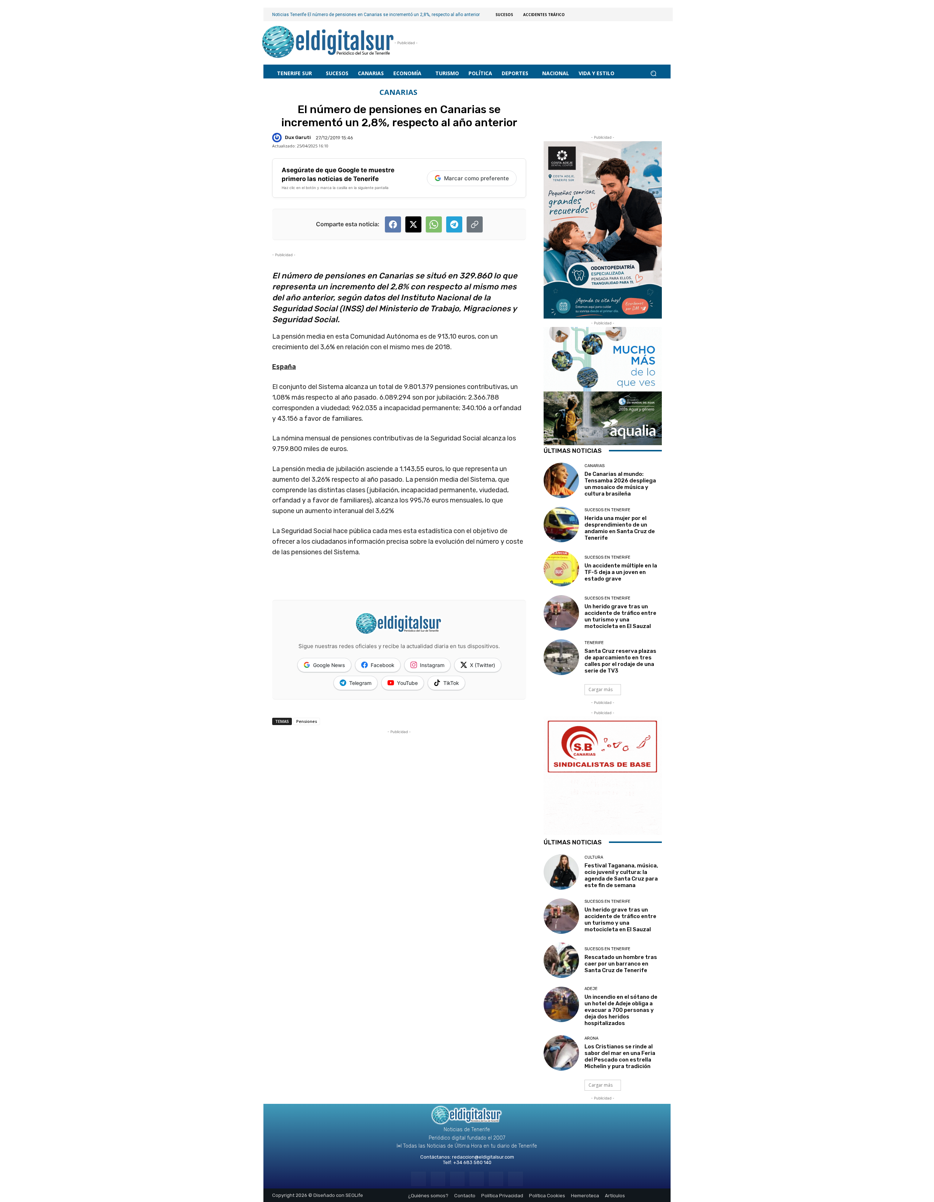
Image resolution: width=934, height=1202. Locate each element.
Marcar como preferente (476, 178)
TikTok (451, 683)
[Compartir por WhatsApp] (434, 224)
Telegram (360, 683)
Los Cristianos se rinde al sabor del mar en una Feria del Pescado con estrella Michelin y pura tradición (619, 1056)
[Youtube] (515, 1179)
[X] (496, 1179)
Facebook (382, 665)
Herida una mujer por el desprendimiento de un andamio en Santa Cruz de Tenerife (619, 528)
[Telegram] (457, 1179)
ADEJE (591, 989)
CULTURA (593, 857)
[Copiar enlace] (475, 224)
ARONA (591, 1038)
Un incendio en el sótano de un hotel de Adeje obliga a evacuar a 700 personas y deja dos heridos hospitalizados (620, 1010)
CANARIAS (398, 92)
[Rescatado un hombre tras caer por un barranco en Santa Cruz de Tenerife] (561, 960)
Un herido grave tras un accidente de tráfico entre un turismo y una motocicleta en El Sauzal (620, 616)
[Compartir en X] (413, 224)
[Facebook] (418, 1179)
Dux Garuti (298, 137)
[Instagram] (438, 1179)
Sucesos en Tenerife (607, 510)
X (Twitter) (482, 665)
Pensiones (306, 721)
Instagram (432, 665)
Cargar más (600, 689)
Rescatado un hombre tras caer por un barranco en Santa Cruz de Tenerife (620, 964)
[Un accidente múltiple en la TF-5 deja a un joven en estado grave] (561, 568)
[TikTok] (477, 1179)
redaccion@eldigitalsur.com (483, 1157)
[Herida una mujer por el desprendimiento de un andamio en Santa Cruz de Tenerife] (561, 524)
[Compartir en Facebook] (393, 224)
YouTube (407, 683)
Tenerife (594, 643)
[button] (653, 73)
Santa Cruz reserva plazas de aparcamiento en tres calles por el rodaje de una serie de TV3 (620, 661)
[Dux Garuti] (278, 137)
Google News (329, 665)
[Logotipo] (328, 43)
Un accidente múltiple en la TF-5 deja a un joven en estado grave (620, 572)
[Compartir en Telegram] (454, 224)
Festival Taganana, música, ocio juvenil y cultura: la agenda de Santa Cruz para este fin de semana (621, 875)
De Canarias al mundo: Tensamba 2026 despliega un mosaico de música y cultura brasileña (620, 484)
